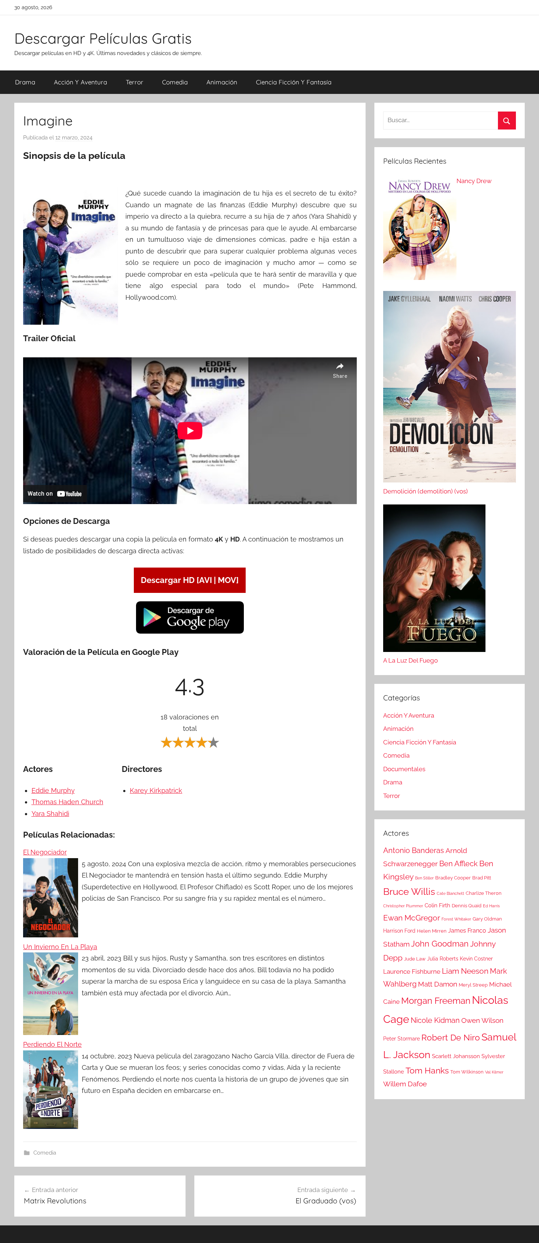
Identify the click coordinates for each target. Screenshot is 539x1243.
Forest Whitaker (456, 919)
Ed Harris (491, 906)
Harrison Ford (399, 931)
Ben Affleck (458, 863)
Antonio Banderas (413, 850)
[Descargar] (190, 632)
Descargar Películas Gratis (103, 38)
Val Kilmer (494, 1072)
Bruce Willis (409, 891)
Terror (134, 82)
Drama (25, 82)
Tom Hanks (427, 1070)
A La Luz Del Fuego (410, 660)
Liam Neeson (465, 971)
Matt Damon (437, 984)
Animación (221, 82)
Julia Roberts (442, 959)
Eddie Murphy (53, 790)
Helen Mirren (432, 931)
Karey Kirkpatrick (156, 790)
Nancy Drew (474, 181)
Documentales (404, 769)
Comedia (175, 82)
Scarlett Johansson (456, 1056)
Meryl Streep (473, 985)
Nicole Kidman (435, 1020)
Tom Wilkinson (467, 1072)
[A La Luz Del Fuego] (434, 580)
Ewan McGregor (411, 917)
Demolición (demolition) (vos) (425, 491)
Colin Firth (437, 905)
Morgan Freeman (435, 1000)
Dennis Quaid (466, 905)
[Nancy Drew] (419, 230)
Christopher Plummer (403, 905)
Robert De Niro (450, 1037)
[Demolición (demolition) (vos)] (449, 388)
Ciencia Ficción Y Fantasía (293, 82)
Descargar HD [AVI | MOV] (190, 580)
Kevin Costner (476, 959)
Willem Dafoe (405, 1084)
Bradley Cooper (453, 878)
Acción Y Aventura (80, 82)
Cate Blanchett (450, 893)
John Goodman (440, 943)
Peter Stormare (401, 1039)
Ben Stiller (424, 878)
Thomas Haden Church (67, 802)
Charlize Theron (484, 893)
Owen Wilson (482, 1020)
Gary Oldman (487, 919)
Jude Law (415, 959)
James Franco (467, 930)
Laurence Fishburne (411, 971)
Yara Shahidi (50, 813)
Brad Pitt (481, 878)
